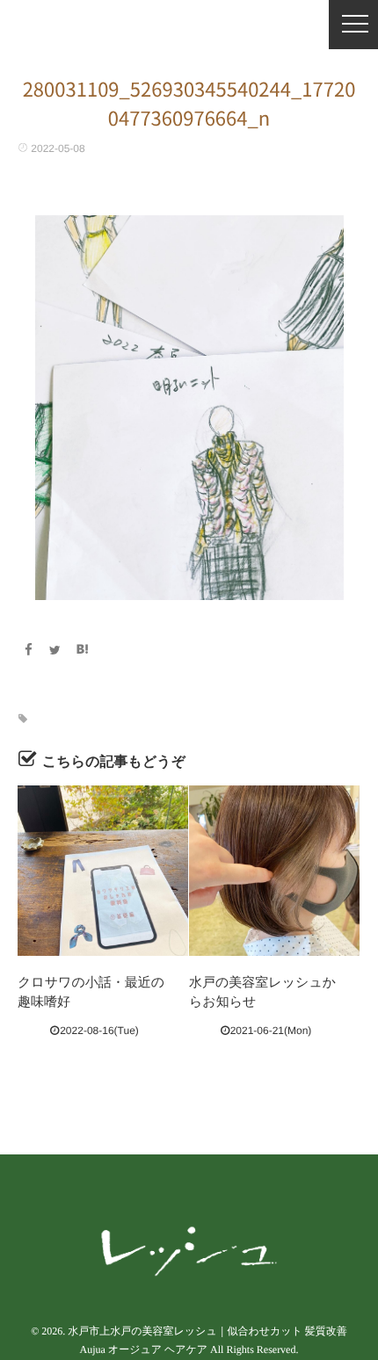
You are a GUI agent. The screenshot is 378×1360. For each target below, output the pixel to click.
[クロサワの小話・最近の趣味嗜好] (103, 870)
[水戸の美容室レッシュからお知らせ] (274, 870)
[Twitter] (55, 650)
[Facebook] (28, 650)
